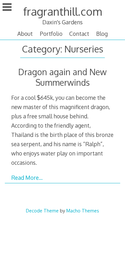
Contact (79, 33)
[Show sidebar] (7, 8)
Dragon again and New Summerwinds (62, 77)
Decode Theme (42, 210)
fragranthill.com (62, 11)
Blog (102, 33)
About (25, 33)
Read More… (27, 177)
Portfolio (51, 33)
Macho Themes (82, 210)
